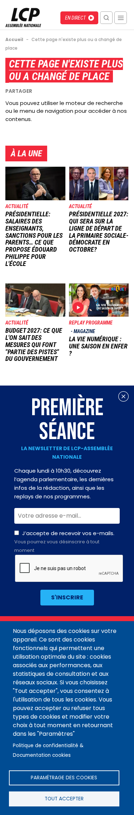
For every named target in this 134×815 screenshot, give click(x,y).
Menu (120, 17)
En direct (75, 18)
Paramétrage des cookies (64, 777)
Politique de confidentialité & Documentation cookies (48, 750)
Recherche (106, 17)
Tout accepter (64, 798)
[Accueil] (23, 25)
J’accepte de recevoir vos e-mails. (64, 541)
